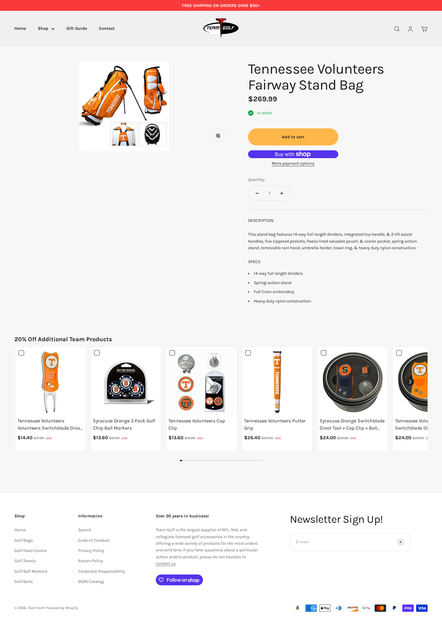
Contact (107, 28)
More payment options (293, 163)
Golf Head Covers (30, 550)
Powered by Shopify (62, 608)
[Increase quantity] (281, 193)
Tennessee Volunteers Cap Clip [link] (196, 424)
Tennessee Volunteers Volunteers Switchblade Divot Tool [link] (49, 425)
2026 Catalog (91, 581)
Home (20, 28)
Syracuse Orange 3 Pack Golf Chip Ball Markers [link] (124, 424)
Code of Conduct (93, 540)
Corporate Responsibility (101, 571)
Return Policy (90, 560)
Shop (43, 28)
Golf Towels (25, 560)
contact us (166, 563)
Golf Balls (23, 581)
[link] (50, 382)
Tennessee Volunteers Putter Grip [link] (275, 424)
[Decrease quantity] (257, 193)
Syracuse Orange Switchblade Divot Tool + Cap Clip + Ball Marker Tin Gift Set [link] (352, 425)
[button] (410, 382)
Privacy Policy (91, 550)
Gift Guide (76, 28)
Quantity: (256, 179)
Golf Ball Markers (30, 571)
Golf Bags (23, 540)
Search (84, 529)
